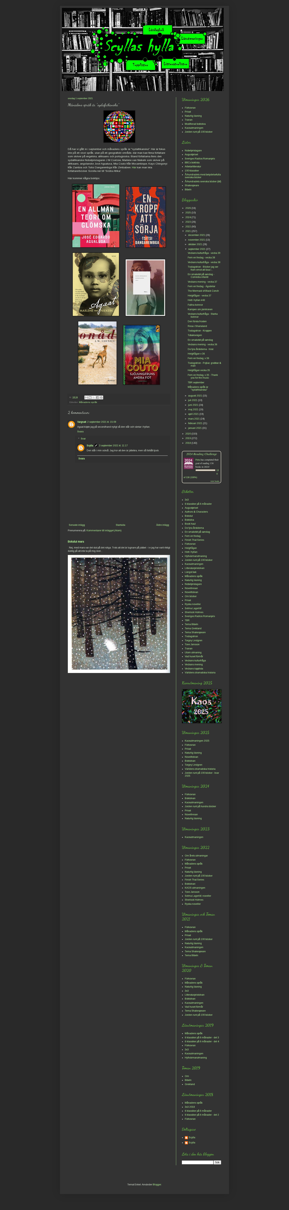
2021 (188, 231)
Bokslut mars (76, 541)
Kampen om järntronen (200, 309)
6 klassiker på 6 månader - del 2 (202, 1114)
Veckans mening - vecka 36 (202, 344)
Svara (80, 431)
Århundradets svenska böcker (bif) (203, 181)
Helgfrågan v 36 (196, 353)
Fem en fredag (193, 536)
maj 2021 (193, 409)
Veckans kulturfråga (195, 660)
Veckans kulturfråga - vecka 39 (204, 253)
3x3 (187, 499)
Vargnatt (81, 422)
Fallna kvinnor (195, 304)
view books (214, 481)
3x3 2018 (190, 1107)
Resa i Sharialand (197, 326)
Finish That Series (194, 540)
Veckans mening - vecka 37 (202, 281)
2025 (188, 212)
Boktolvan (190, 761)
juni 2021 (193, 405)
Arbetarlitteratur (193, 166)
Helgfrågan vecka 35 (199, 370)
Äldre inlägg (162, 525)
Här (134, 167)
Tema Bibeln (191, 624)
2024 (188, 217)
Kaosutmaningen (194, 128)
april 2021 (193, 414)
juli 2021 (193, 400)
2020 (188, 433)
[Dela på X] (94, 397)
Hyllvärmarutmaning (196, 556)
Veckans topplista (194, 668)
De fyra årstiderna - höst (200, 349)
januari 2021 (195, 428)
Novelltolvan (191, 592)
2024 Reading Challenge (201, 454)
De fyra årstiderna (194, 528)
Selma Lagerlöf (193, 608)
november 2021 (197, 239)
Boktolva (189, 519)
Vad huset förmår (194, 656)
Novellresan (191, 588)
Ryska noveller (193, 604)
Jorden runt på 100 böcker (199, 131)
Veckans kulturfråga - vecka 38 (204, 262)
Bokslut (189, 516)
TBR (187, 620)
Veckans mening (194, 664)
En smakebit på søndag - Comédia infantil (201, 275)
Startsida (120, 525)
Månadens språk (88, 402)
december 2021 (197, 235)
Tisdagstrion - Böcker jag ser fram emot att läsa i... (203, 268)
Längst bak (190, 572)
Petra (197, 459)
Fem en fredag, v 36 (198, 358)
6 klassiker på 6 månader (198, 504)
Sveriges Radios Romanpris (200, 158)
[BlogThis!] (90, 397)
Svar (83, 438)
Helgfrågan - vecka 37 (199, 295)
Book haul (190, 523)
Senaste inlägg (77, 525)
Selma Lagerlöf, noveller (198, 895)
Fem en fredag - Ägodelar (201, 286)
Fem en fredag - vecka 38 (201, 257)
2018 (188, 443)
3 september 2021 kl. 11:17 (113, 445)
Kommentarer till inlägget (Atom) (104, 530)
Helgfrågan (191, 548)
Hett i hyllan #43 (196, 300)
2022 (188, 226)
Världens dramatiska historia (200, 672)
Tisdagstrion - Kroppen (200, 330)
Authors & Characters (196, 511)
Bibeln (188, 189)
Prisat (188, 111)
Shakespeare (192, 185)
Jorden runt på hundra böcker (200, 806)
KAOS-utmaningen (195, 887)
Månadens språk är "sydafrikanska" (198, 388)
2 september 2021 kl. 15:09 (101, 422)
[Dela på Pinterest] (101, 397)
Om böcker (191, 596)
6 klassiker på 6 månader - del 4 (202, 1041)
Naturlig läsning (193, 115)
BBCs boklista (192, 162)
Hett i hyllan (191, 552)
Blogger (157, 1184)
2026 (188, 208)
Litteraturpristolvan (194, 568)
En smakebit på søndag (200, 340)
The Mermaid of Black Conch (203, 290)
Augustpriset (191, 154)
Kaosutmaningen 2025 (197, 740)
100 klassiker (192, 170)
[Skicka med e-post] (86, 397)
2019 (188, 438)
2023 (188, 222)
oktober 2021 (195, 244)
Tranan (188, 119)
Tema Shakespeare (195, 632)
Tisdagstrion (191, 636)
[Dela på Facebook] (97, 397)
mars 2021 (194, 418)
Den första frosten (197, 321)
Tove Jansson (192, 644)
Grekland (190, 1084)
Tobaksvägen (195, 335)
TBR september (196, 382)
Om (187, 1076)
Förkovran (190, 107)
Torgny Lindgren (193, 640)
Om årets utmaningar (196, 855)
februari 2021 (195, 423)
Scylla (90, 445)
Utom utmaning (193, 652)
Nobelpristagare (193, 150)
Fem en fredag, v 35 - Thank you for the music (203, 376)
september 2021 (197, 249)
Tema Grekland (193, 628)
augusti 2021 (195, 395)
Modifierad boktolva (195, 124)
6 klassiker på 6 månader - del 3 (202, 1037)
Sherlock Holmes (194, 612)
